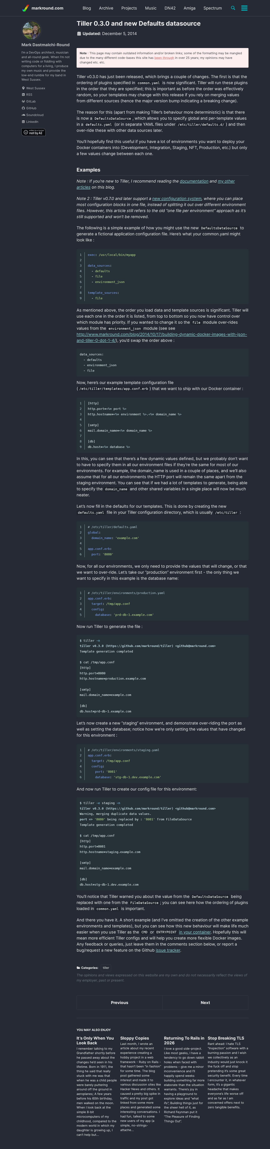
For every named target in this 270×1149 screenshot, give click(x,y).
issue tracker (168, 950)
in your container (195, 932)
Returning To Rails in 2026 (184, 1040)
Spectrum (213, 8)
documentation (194, 181)
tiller (106, 968)
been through (164, 58)
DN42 (170, 8)
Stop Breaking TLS (226, 1038)
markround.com (47, 8)
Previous (119, 1002)
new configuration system (176, 198)
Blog (87, 8)
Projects (129, 8)
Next (205, 1002)
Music (150, 8)
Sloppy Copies (134, 1038)
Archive (106, 8)
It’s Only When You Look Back (95, 1040)
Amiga (189, 8)
